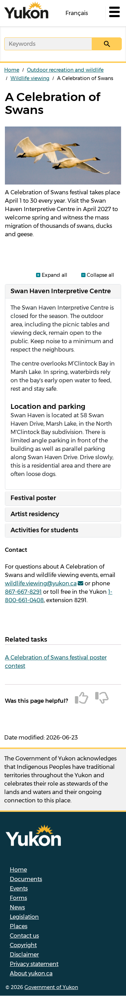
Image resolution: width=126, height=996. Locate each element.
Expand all (53, 275)
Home (11, 70)
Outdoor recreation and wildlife (65, 70)
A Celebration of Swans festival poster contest (56, 661)
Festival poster (33, 498)
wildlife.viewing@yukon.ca (41, 583)
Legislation (24, 917)
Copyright (23, 945)
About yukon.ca (31, 973)
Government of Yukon (51, 987)
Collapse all (99, 275)
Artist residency (34, 514)
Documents (26, 879)
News (17, 907)
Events (19, 888)
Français (76, 13)
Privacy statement (34, 964)
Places (18, 926)
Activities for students (44, 530)
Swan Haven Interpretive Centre (60, 291)
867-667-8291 (23, 592)
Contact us (24, 935)
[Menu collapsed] (114, 13)
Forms (18, 898)
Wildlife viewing (29, 78)
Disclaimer (24, 954)
